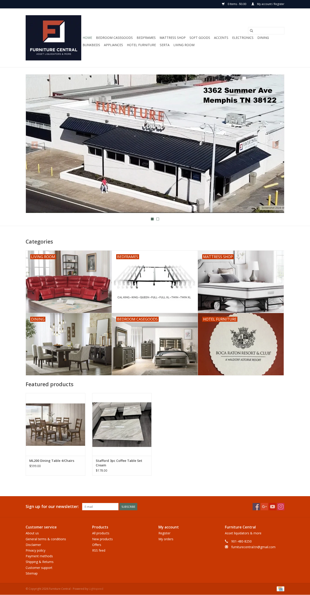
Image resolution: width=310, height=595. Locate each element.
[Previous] (35, 145)
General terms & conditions (46, 539)
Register (164, 533)
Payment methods (39, 556)
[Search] (251, 30)
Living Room (183, 45)
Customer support (39, 567)
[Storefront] (155, 144)
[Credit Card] (279, 588)
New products (102, 539)
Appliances (113, 45)
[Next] (275, 145)
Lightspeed (96, 589)
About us (32, 533)
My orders (165, 539)
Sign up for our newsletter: (52, 506)
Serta (165, 45)
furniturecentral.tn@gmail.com (253, 547)
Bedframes (146, 37)
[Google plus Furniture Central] (264, 506)
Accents (221, 37)
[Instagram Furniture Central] (280, 506)
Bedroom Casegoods (114, 37)
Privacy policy (35, 550)
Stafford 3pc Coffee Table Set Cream (119, 462)
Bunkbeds (91, 45)
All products (100, 533)
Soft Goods (199, 37)
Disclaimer (33, 545)
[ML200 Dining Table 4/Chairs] (55, 424)
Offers (96, 545)
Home (87, 37)
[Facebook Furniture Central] (256, 506)
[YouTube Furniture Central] (272, 506)
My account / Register (270, 4)
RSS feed (98, 550)
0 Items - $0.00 (237, 4)
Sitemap (32, 573)
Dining (263, 37)
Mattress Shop (173, 37)
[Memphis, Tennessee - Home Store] (53, 37)
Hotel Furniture (141, 45)
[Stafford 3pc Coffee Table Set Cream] (122, 424)
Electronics (242, 37)
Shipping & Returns (40, 562)
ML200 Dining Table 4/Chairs (51, 460)
